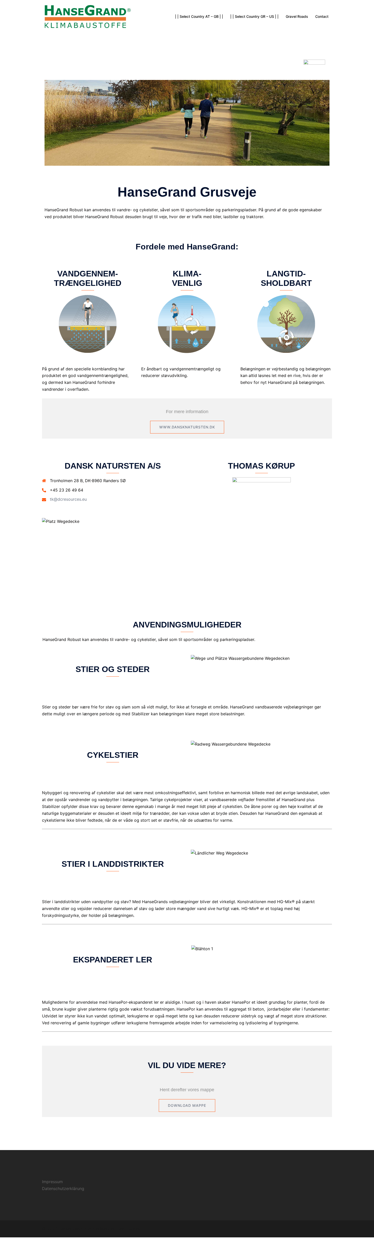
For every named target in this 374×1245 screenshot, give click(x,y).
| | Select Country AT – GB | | (199, 16)
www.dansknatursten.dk (187, 427)
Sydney (133, 1228)
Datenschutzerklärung (63, 1188)
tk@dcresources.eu (68, 499)
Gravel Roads (297, 16)
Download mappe (187, 1105)
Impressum (52, 1181)
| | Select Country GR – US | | (254, 16)
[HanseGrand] (88, 16)
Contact (321, 16)
